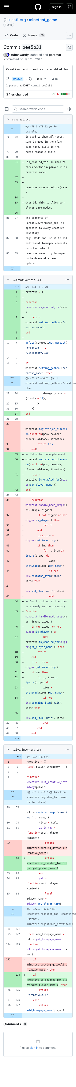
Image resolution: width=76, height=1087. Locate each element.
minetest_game (43, 20)
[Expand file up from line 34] (12, 383)
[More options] (67, 119)
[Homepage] (38, 6)
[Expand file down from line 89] (12, 268)
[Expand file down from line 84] (13, 908)
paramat (55, 54)
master (17, 79)
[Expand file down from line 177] (13, 1015)
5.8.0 (38, 79)
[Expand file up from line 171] (13, 913)
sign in (34, 1047)
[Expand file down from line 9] (12, 378)
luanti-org (17, 20)
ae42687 (24, 85)
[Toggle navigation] (6, 6)
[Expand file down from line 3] (13, 792)
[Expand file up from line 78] (12, 129)
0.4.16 (53, 79)
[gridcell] (38, 129)
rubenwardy (20, 54)
